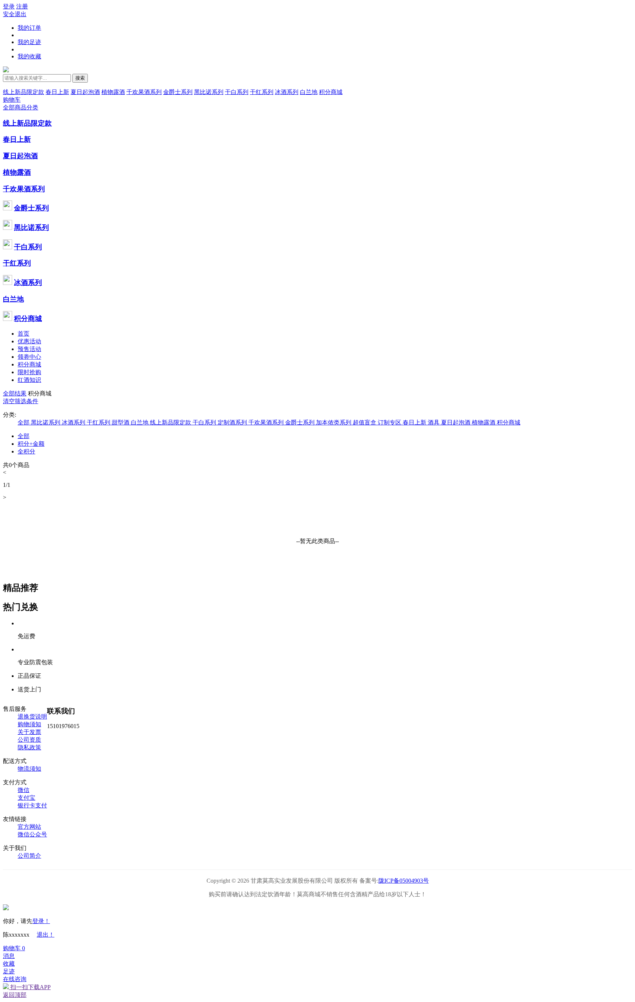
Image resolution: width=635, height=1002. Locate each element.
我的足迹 (29, 42)
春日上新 (57, 92)
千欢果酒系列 (144, 92)
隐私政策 (29, 747)
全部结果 (14, 393)
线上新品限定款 (23, 92)
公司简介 (29, 856)
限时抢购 (29, 372)
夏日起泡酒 (85, 92)
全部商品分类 (20, 107)
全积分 (26, 451)
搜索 (80, 78)
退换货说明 (32, 716)
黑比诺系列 (208, 92)
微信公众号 (32, 834)
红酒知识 (29, 380)
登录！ (41, 921)
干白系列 (236, 92)
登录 (9, 6)
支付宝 (26, 798)
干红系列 (261, 92)
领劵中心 (29, 357)
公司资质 (29, 740)
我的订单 (29, 28)
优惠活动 (29, 341)
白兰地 (309, 92)
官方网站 (29, 827)
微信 (23, 790)
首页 (23, 333)
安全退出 (14, 14)
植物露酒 (113, 92)
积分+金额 (31, 444)
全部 (23, 436)
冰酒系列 (286, 92)
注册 (22, 6)
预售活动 (29, 349)
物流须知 (29, 769)
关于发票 (29, 732)
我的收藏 (29, 56)
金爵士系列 (178, 92)
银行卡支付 (32, 805)
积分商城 (330, 92)
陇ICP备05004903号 (404, 881)
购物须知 (29, 724)
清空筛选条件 (20, 401)
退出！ (45, 935)
